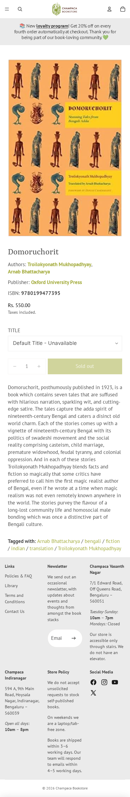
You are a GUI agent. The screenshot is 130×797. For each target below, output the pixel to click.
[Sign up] (73, 638)
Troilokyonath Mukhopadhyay (59, 264)
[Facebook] (93, 682)
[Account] (109, 9)
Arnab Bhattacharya (29, 271)
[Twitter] (93, 692)
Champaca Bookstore (72, 788)
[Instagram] (104, 682)
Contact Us (14, 611)
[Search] (20, 9)
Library (11, 585)
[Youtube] (115, 682)
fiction (113, 541)
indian (18, 548)
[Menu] (7, 9)
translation (41, 548)
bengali (93, 541)
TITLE (14, 330)
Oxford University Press (56, 282)
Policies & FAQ (18, 576)
